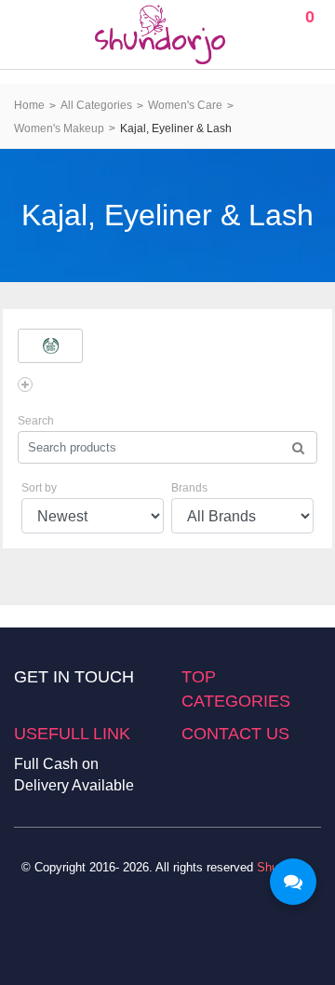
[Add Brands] (25, 384)
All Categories (96, 105)
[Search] (298, 448)
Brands (189, 487)
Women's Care (185, 105)
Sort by (39, 487)
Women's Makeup (59, 128)
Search (36, 420)
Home (29, 105)
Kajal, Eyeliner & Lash (176, 128)
